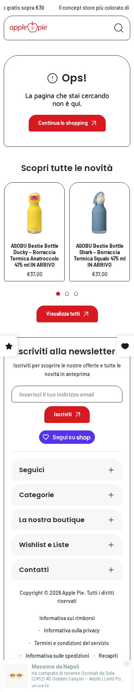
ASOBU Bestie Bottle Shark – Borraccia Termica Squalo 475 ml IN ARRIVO (99, 255)
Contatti (34, 569)
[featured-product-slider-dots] (58, 293)
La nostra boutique (51, 519)
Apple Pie (73, 593)
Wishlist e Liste (44, 544)
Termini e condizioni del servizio (71, 643)
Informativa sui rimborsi (67, 618)
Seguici (31, 469)
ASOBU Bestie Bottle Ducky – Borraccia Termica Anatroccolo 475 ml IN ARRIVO (34, 255)
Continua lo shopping (63, 123)
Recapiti (108, 655)
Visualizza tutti (63, 313)
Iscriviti (63, 414)
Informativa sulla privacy (72, 630)
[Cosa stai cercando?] (118, 28)
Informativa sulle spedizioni (57, 655)
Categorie (36, 494)
